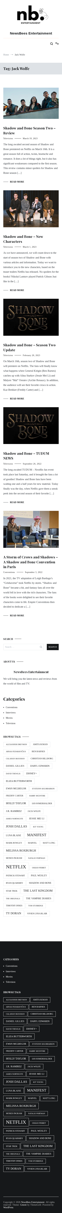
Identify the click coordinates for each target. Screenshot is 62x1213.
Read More (17, 182)
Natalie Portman (36, 858)
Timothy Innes (14, 906)
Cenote (23, 1205)
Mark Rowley (14, 843)
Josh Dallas (16, 826)
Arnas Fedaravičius (16, 751)
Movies (9, 718)
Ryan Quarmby (14, 883)
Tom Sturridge (35, 906)
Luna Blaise (13, 835)
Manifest (36, 835)
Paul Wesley (39, 875)
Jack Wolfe (34, 811)
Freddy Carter (14, 796)
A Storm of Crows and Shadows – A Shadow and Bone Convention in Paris (30, 562)
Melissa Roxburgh (21, 850)
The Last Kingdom (38, 890)
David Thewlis (13, 774)
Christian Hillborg (42, 758)
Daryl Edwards (40, 766)
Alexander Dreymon (16, 744)
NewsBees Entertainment (31, 33)
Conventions (9, 572)
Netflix (16, 866)
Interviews (11, 712)
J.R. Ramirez (14, 811)
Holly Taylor (16, 803)
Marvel (32, 843)
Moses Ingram (14, 858)
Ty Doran (13, 913)
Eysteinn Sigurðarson (43, 789)
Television (8, 138)
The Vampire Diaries (38, 898)
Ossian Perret (39, 868)
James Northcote (14, 819)
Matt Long (49, 843)
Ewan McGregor (16, 788)
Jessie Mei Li (36, 818)
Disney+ (31, 773)
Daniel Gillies (15, 766)
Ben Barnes (38, 751)
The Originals (13, 899)
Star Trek (11, 891)
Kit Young (38, 827)
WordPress (8, 1207)
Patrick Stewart (15, 875)
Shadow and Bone (40, 883)
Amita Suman (40, 744)
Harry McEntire (37, 796)
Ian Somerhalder (42, 803)
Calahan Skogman (15, 759)
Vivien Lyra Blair (37, 913)
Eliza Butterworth (19, 781)
